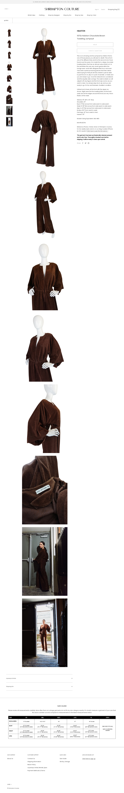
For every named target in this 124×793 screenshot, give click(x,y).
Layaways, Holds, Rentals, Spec (37, 767)
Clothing (41, 15)
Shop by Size (79, 15)
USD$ (6, 9)
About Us (10, 758)
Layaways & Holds (11, 678)
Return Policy (32, 764)
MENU (6, 20)
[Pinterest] (88, 143)
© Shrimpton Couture (13, 788)
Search (103, 9)
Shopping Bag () (113, 9)
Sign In (97, 9)
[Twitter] (85, 143)
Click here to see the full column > (97, 131)
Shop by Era (67, 15)
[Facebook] (83, 143)
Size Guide (63, 758)
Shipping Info (10, 686)
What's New (31, 15)
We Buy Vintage (65, 761)
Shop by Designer (54, 15)
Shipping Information (34, 761)
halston (81, 31)
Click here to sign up (88, 759)
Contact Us (31, 758)
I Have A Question (95, 51)
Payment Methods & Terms (36, 770)
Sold (95, 44)
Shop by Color (91, 15)
